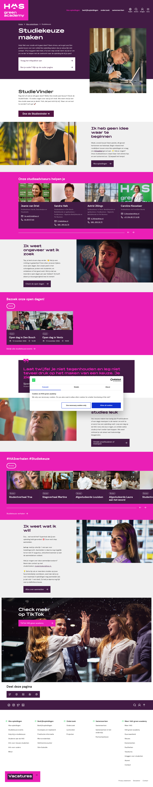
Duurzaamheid (130, 734)
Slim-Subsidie (42, 747)
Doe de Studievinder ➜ (36, 113)
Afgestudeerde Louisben (89, 497)
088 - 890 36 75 (63, 225)
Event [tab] (11, 306)
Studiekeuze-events (15, 730)
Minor (10, 752)
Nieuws (127, 738)
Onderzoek (71, 725)
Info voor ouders (14, 747)
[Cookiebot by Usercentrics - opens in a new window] (112, 380)
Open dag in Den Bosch (22, 337)
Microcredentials (43, 738)
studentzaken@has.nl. (43, 566)
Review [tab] (11, 466)
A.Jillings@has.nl (97, 219)
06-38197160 (29, 220)
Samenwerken (101, 725)
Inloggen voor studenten (134, 756)
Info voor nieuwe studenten (18, 743)
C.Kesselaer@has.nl (131, 214)
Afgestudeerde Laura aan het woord (121, 498)
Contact (128, 765)
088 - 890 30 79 (96, 222)
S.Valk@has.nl (63, 221)
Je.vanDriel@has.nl (31, 216)
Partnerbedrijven (102, 737)
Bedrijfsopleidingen (44, 725)
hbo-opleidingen (73, 10)
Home (20, 24)
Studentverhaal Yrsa (20, 497)
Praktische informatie (45, 734)
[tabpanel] (76, 330)
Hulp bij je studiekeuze (16, 734)
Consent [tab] (45, 387)
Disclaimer (136, 781)
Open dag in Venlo (52, 337)
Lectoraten (71, 730)
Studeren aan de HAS (16, 738)
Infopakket (98, 151)
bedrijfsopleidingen (90, 10)
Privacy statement (125, 781)
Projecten (70, 734)
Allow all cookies (106, 405)
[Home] (14, 10)
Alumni (127, 760)
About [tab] (107, 387)
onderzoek (105, 10)
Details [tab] (76, 387)
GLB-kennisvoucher (44, 743)
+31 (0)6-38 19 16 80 (131, 217)
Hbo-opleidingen (32, 24)
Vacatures (128, 752)
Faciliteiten (129, 747)
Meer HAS (128, 725)
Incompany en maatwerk (46, 730)
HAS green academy (132, 730)
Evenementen (130, 743)
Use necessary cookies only (76, 405)
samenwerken (118, 10)
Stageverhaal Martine (54, 497)
